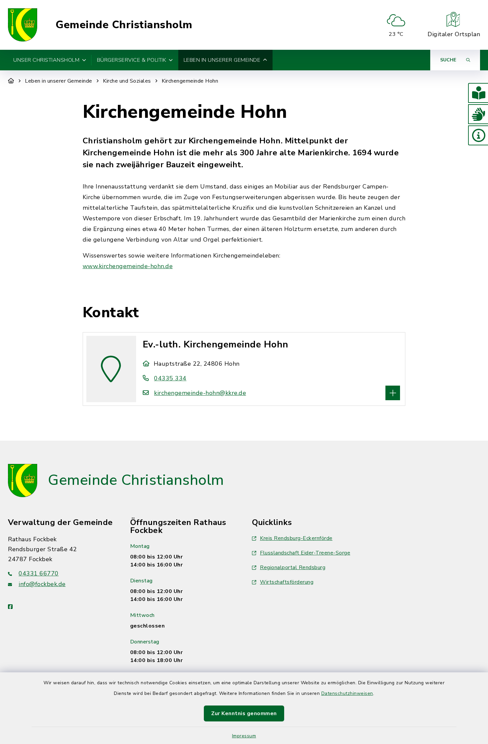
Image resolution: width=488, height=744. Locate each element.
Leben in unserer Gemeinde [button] (222, 60)
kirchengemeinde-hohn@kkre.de (200, 393)
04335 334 (170, 378)
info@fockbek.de (42, 584)
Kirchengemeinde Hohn (190, 81)
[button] (478, 93)
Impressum (244, 736)
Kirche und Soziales (127, 81)
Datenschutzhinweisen (347, 693)
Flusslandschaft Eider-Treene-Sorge (305, 553)
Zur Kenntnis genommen (244, 713)
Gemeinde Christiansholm (124, 25)
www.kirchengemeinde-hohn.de (128, 266)
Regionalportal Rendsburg (292, 567)
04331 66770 (39, 573)
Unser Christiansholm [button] (46, 60)
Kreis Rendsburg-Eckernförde (296, 538)
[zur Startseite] (22, 24)
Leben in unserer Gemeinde (58, 81)
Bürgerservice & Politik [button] (131, 60)
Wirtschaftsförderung (286, 582)
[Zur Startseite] (11, 81)
